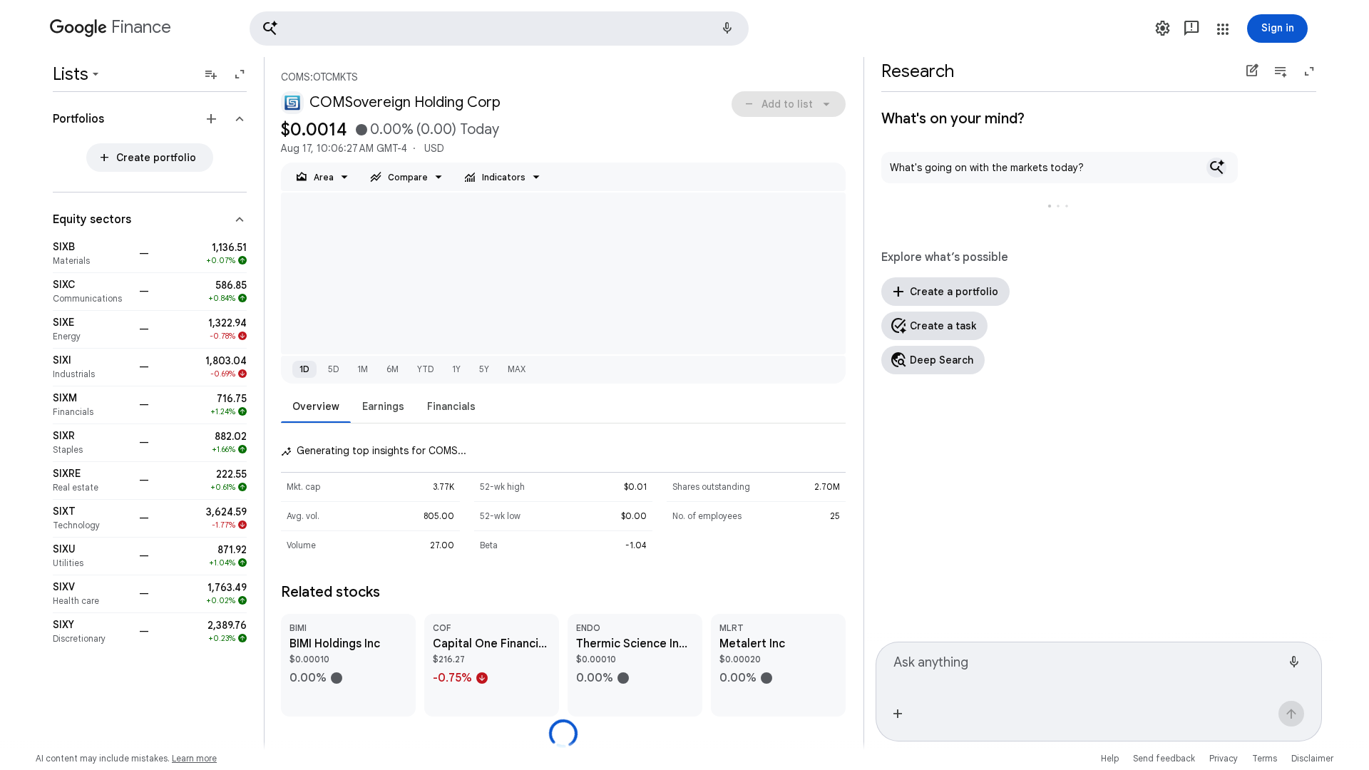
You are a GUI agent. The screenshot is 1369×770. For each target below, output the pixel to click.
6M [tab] (392, 369)
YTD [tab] (425, 369)
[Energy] (91, 329)
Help (1110, 758)
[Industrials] (91, 367)
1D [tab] (304, 369)
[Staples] (91, 442)
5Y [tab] (484, 369)
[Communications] (91, 291)
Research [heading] (917, 71)
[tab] (316, 406)
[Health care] (91, 593)
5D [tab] (333, 369)
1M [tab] (362, 369)
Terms (1264, 758)
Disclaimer (1312, 758)
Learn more (194, 758)
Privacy (1223, 758)
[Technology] (91, 518)
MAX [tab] (516, 369)
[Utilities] (91, 556)
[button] (499, 28)
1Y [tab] (456, 369)
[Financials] (91, 404)
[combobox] (1087, 668)
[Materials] (91, 253)
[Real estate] (91, 480)
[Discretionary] (91, 631)
